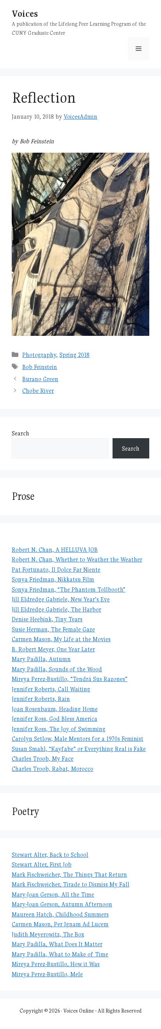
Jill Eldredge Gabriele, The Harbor (56, 609)
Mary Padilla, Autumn (41, 659)
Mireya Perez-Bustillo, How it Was (56, 964)
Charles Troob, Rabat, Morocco (52, 768)
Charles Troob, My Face (42, 758)
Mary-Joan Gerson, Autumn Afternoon (62, 904)
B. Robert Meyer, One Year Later (53, 649)
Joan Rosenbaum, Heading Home (55, 709)
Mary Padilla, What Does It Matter (57, 944)
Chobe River (38, 390)
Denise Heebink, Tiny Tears (47, 619)
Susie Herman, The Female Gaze (53, 629)
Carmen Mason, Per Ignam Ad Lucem (60, 924)
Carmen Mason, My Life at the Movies (61, 639)
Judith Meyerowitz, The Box (48, 934)
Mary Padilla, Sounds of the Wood (57, 669)
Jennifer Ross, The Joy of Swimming (59, 729)
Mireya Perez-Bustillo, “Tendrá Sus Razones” (69, 679)
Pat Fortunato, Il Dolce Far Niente (56, 569)
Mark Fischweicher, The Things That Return (69, 874)
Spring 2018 (74, 354)
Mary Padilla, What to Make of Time (60, 954)
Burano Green (40, 379)
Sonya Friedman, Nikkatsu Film (53, 579)
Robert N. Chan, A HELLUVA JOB (55, 549)
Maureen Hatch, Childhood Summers (60, 914)
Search (20, 433)
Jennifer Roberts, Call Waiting (51, 689)
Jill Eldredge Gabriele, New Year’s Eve (61, 599)
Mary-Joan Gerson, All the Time (53, 894)
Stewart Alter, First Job (42, 864)
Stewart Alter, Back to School (50, 854)
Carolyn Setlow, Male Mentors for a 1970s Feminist (77, 738)
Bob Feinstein (39, 367)
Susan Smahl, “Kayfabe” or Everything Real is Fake (79, 749)
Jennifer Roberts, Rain (41, 699)
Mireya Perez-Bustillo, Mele (47, 974)
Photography (39, 354)
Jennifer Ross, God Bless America (54, 718)
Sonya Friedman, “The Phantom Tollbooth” (68, 589)
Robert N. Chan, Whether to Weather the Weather (77, 559)
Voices (25, 13)
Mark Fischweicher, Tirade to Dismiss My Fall (70, 884)
